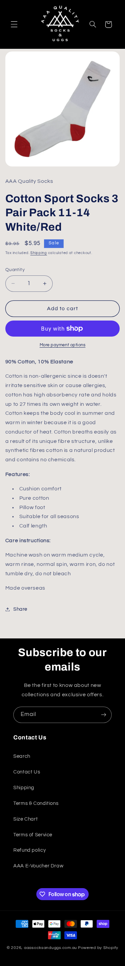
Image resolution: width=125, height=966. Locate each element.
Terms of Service (32, 834)
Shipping (38, 253)
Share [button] (20, 609)
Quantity (15, 269)
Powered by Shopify (98, 948)
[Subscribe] (103, 715)
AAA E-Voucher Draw (38, 865)
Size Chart (25, 819)
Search (21, 756)
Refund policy (29, 850)
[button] (14, 24)
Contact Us (26, 771)
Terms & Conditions (35, 803)
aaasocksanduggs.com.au (50, 948)
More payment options (63, 345)
